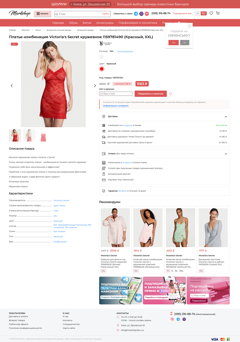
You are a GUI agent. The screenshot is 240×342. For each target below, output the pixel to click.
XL (176, 271)
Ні (185, 42)
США (55, 211)
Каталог (38, 13)
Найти (105, 13)
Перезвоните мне (182, 13)
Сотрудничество (71, 324)
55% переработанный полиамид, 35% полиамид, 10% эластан (72, 226)
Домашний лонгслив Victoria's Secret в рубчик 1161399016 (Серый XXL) (211, 262)
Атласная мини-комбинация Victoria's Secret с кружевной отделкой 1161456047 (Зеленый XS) (180, 263)
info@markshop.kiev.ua (132, 330)
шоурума (127, 125)
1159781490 (117, 77)
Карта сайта (69, 328)
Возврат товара (17, 320)
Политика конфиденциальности (25, 328)
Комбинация (60, 241)
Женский (58, 236)
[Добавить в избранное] (171, 94)
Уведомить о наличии (150, 93)
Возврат (122, 191)
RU (203, 13)
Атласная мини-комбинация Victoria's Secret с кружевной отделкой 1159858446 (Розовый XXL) (147, 263)
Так (173, 42)
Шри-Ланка (59, 205)
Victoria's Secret (61, 200)
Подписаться (199, 301)
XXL (103, 271)
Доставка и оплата (18, 316)
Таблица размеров (125, 51)
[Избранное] (211, 13)
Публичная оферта (18, 324)
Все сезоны (59, 231)
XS (168, 271)
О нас (65, 316)
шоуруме (127, 162)
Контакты (67, 320)
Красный (101, 69)
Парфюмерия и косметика (137, 22)
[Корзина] (217, 13)
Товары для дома (174, 22)
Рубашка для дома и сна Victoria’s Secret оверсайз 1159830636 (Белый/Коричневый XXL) (114, 263)
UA (197, 13)
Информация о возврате (115, 105)
